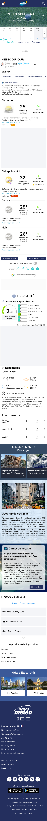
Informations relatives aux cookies (24, 802)
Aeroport (31, 603)
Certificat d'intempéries (12, 734)
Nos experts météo (10, 730)
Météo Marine (7, 764)
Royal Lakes (27, 8)
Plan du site (36, 799)
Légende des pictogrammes (14, 753)
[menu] (3, 3)
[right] (45, 32)
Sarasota (20, 8)
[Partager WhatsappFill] (37, 268)
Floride (14, 8)
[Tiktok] (37, 779)
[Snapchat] (20, 779)
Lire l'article (36, 587)
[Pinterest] (32, 779)
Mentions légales (13, 799)
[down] (23, 537)
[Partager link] (18, 268)
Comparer (36, 42)
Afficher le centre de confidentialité (24, 809)
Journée (10, 42)
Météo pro (6, 768)
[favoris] (43, 16)
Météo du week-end (36, 258)
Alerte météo (7, 737)
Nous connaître (8, 741)
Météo (2, 8)
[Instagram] (26, 779)
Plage (22, 603)
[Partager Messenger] (32, 268)
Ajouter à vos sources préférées (25, 275)
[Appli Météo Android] (31, 790)
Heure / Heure (23, 42)
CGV (28, 799)
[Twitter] (15, 779)
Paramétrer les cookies (35, 806)
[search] (43, 3)
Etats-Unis (8, 8)
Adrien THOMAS (23, 63)
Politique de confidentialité (15, 806)
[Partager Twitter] (27, 268)
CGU (22, 799)
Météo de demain (9, 258)
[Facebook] (9, 779)
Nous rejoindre (8, 745)
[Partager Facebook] (22, 268)
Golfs (14, 603)
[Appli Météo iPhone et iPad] (15, 790)
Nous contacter (8, 749)
